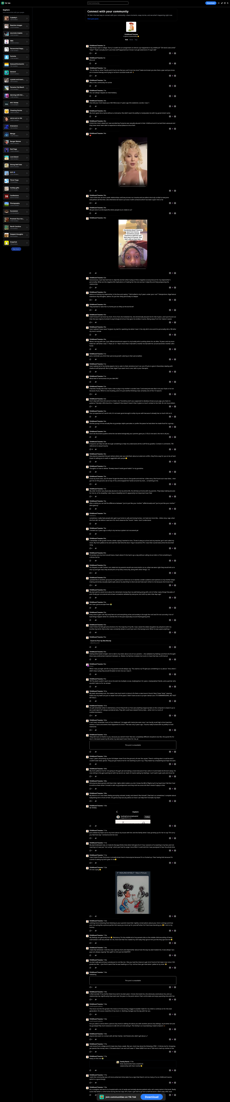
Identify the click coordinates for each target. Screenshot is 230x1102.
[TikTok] (222, 3)
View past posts (94, 19)
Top (136, 40)
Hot (126, 40)
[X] (228, 3)
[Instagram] (225, 3)
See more (16, 249)
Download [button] (211, 3)
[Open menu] (218, 3)
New (131, 40)
